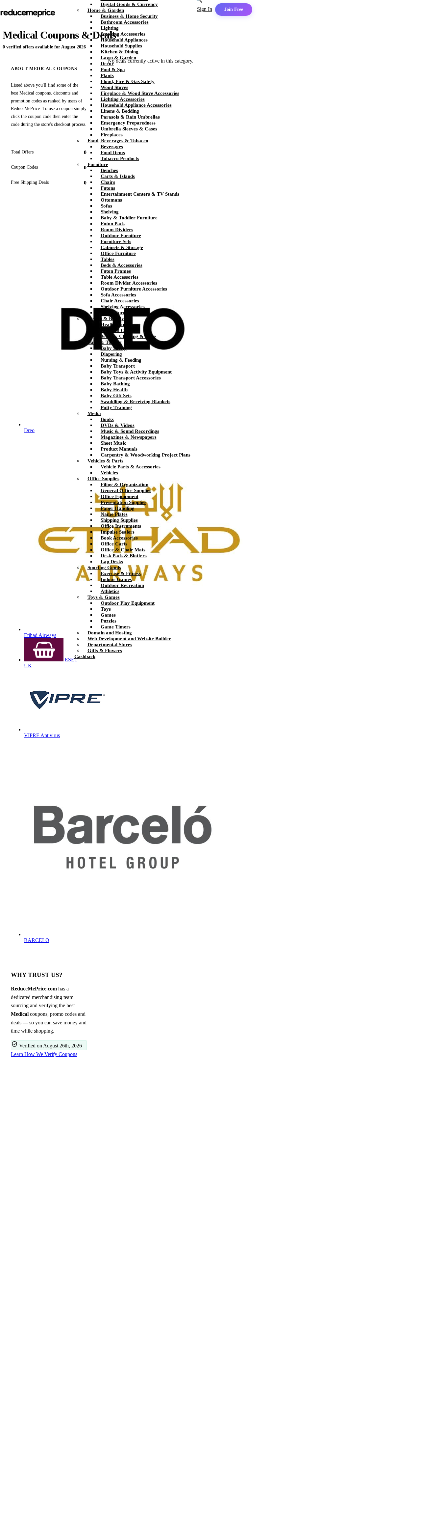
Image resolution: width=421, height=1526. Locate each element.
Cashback (84, 656)
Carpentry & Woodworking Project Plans (145, 455)
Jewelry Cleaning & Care (128, 336)
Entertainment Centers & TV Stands (140, 194)
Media (94, 413)
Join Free (233, 9)
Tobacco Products (120, 158)
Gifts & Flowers (104, 650)
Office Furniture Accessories (131, 312)
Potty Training (116, 407)
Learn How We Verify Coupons (44, 1054)
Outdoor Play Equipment (128, 603)
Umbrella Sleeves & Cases (129, 128)
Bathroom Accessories (125, 22)
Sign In (204, 9)
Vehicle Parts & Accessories (131, 466)
